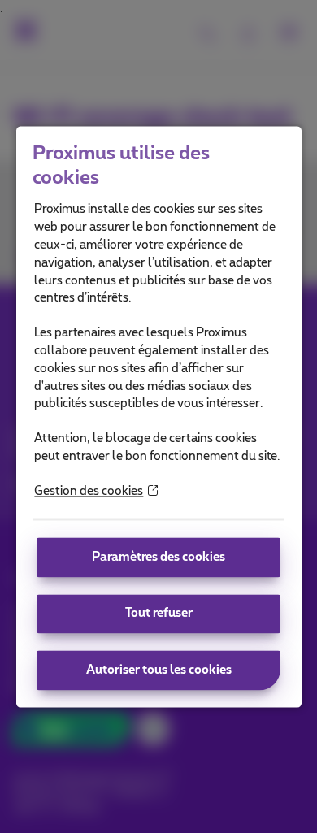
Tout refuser (159, 613)
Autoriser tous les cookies (159, 670)
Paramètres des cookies (158, 557)
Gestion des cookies (88, 491)
